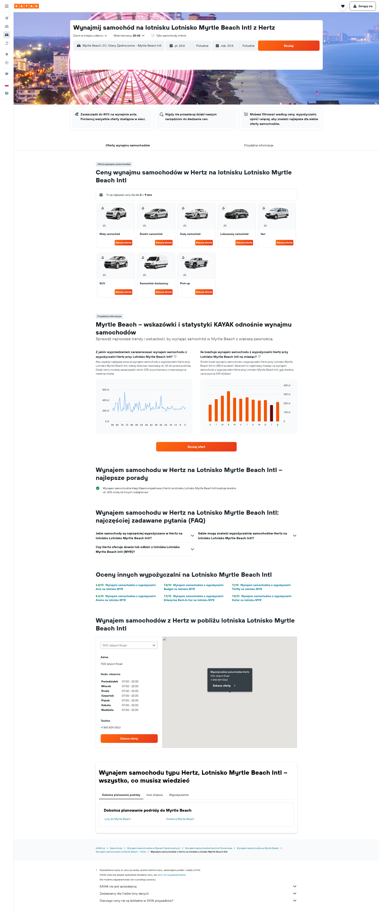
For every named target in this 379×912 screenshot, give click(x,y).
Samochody (116, 848)
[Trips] (7, 74)
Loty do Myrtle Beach (118, 819)
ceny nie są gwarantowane (172, 874)
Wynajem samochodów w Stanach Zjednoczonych (153, 848)
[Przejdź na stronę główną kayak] (26, 6)
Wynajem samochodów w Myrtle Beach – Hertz (121, 851)
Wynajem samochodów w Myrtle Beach (258, 848)
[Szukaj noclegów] (7, 26)
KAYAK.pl (100, 848)
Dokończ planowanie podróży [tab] (121, 795)
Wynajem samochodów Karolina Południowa (208, 848)
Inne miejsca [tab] (154, 795)
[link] (196, 446)
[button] (6, 6)
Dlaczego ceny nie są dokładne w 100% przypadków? (136, 901)
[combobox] (90, 36)
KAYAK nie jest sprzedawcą (118, 886)
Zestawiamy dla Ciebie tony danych (124, 893)
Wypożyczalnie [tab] (179, 795)
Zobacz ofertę (123, 242)
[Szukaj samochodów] (7, 35)
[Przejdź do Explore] (7, 54)
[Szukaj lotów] (7, 18)
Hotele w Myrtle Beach (180, 819)
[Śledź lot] (7, 63)
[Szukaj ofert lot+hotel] (7, 43)
